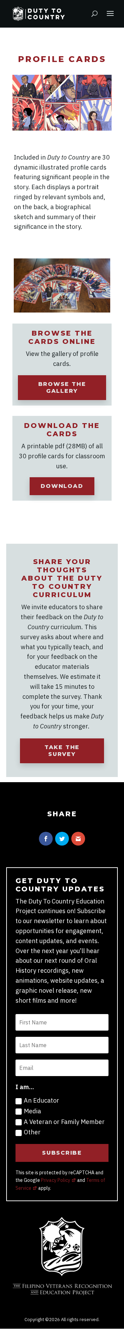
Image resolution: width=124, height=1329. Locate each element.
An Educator (41, 1100)
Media (32, 1111)
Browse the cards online (62, 337)
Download (62, 486)
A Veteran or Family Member (64, 1122)
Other (32, 1132)
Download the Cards (62, 429)
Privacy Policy (55, 1180)
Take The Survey (62, 750)
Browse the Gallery (62, 387)
